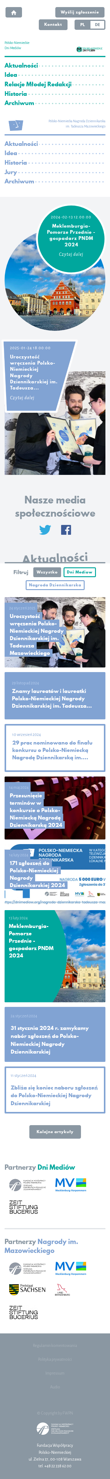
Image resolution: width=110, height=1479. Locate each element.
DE (97, 24)
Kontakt (53, 24)
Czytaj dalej (71, 254)
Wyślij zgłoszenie (80, 12)
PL (82, 24)
